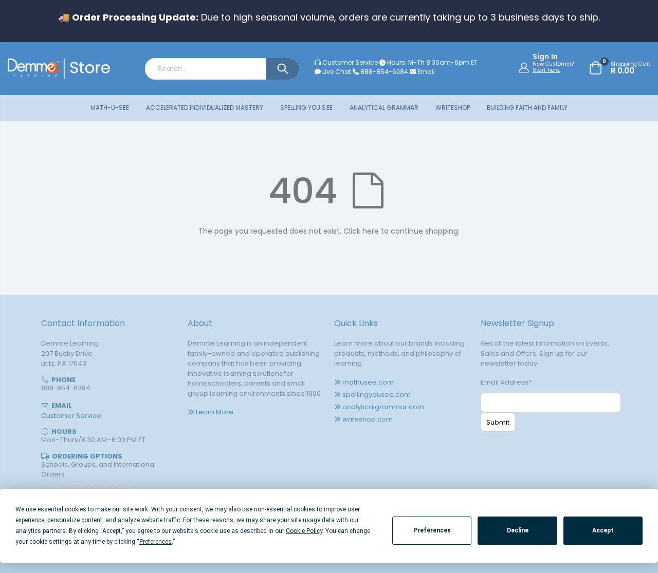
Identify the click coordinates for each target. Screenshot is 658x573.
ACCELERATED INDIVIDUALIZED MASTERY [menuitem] (204, 107)
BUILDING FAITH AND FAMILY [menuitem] (527, 107)
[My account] (525, 67)
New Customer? (553, 64)
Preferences (432, 530)
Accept (603, 530)
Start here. (546, 70)
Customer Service (350, 62)
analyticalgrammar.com (383, 407)
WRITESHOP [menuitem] (452, 107)
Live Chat (336, 71)
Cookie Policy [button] (304, 530)
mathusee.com (368, 382)
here (370, 231)
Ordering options (87, 456)
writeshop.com (367, 419)
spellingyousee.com (376, 394)
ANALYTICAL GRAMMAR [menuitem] (384, 107)
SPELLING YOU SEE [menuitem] (306, 107)
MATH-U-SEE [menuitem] (109, 107)
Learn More (214, 412)
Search (282, 69)
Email (425, 71)
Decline (517, 530)
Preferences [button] (155, 541)
